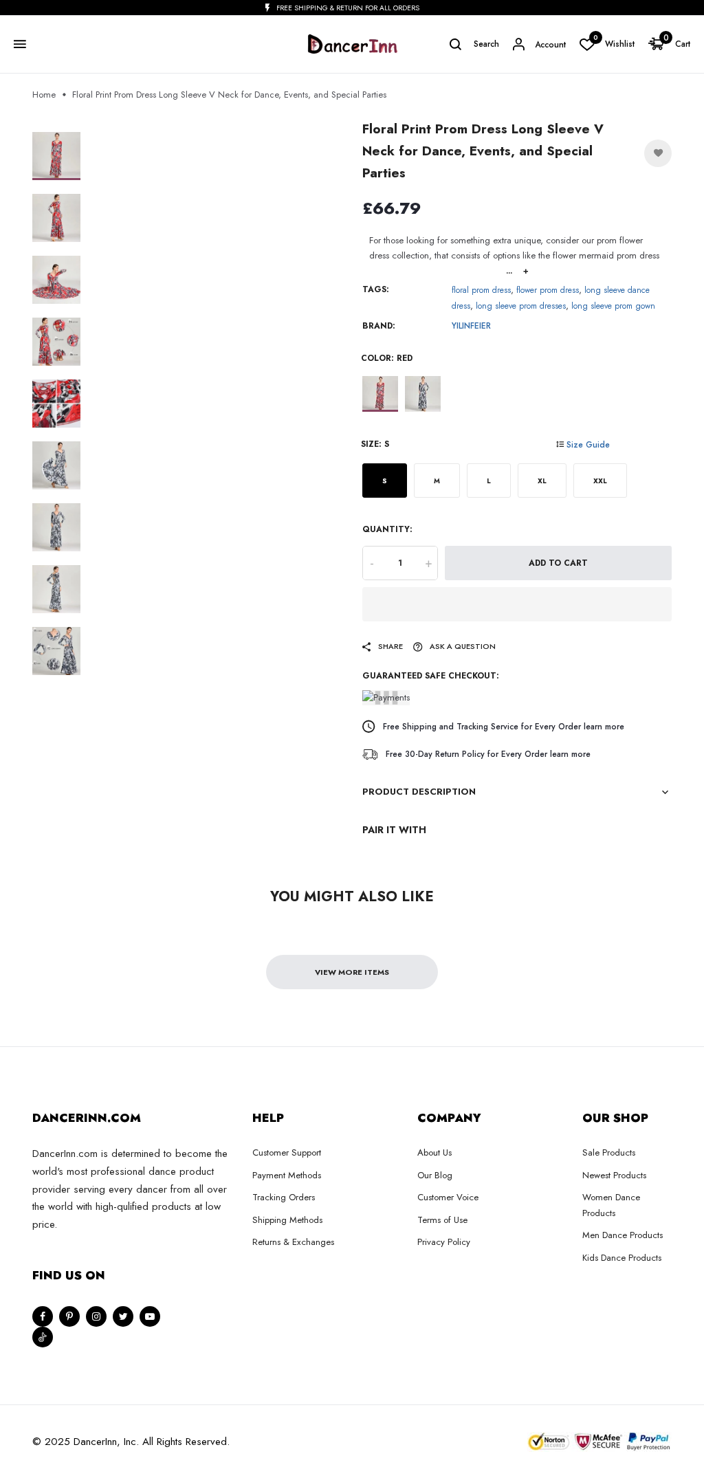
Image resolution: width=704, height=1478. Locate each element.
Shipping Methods (287, 1219)
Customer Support (286, 1152)
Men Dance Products (622, 1235)
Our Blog (434, 1175)
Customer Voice (447, 1197)
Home (44, 94)
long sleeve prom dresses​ (521, 306)
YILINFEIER (471, 326)
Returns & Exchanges (293, 1241)
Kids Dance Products (621, 1257)
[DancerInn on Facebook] (42, 1316)
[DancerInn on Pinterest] (69, 1316)
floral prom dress (481, 290)
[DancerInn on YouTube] (150, 1316)
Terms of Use (442, 1219)
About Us (434, 1152)
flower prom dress (547, 290)
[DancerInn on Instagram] (96, 1316)
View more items (352, 972)
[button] (517, 604)
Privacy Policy (443, 1241)
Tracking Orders (283, 1197)
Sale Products (608, 1152)
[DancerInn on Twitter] (123, 1316)
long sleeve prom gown (613, 306)
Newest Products (614, 1175)
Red (380, 394)
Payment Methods (286, 1175)
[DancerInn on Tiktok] (42, 1337)
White (423, 394)
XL (542, 481)
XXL (600, 481)
